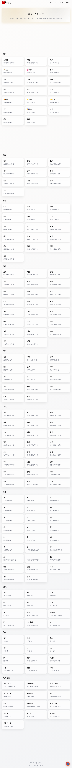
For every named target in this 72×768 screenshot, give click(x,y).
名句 (61, 2)
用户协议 (29, 765)
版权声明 (42, 765)
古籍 (67, 2)
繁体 (40, 763)
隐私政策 (36, 765)
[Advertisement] (36, 37)
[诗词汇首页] (6, 2)
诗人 (56, 2)
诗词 (51, 2)
